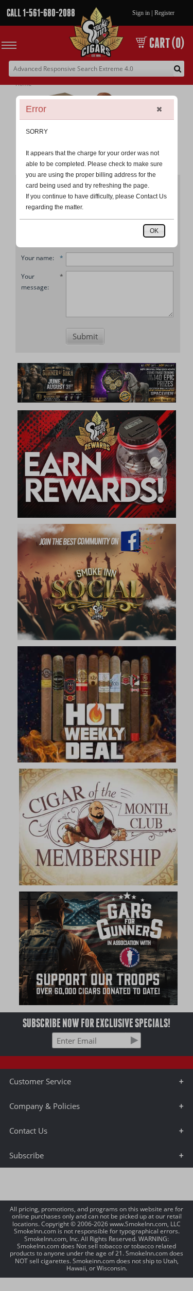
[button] (159, 109)
